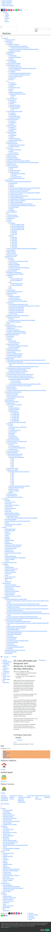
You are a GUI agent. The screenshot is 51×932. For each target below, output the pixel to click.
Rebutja (42, 930)
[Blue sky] (21, 10)
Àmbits (2, 851)
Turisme (5, 882)
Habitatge (5, 862)
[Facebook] (4, 10)
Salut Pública (6, 877)
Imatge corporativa (8, 899)
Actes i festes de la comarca (10, 832)
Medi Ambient (6, 867)
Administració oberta (8, 853)
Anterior (3, 803)
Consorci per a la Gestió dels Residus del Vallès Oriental (22, 800)
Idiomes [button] (5, 12)
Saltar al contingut (6, 2)
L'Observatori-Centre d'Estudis (10, 870)
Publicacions (6, 673)
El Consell (3, 808)
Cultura (5, 861)
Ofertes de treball (7, 819)
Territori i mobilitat (7, 880)
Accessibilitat (31, 918)
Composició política (8, 810)
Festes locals (6, 838)
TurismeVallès (6, 850)
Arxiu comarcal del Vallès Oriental (13, 797)
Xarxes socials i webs (8, 905)
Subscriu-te (4, 781)
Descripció (5, 827)
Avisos (4, 674)
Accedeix (3, 769)
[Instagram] (11, 10)
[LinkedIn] (9, 10)
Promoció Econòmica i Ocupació (11, 875)
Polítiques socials (7, 874)
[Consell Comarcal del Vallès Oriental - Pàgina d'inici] (9, 29)
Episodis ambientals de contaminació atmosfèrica (15, 845)
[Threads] (19, 10)
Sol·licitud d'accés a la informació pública (13, 888)
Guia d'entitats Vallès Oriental (10, 842)
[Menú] (1, 36)
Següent (7, 803)
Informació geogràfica (8, 843)
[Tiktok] (14, 10)
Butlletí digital (6, 679)
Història (5, 846)
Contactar (3, 8)
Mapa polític (6, 837)
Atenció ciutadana (7, 823)
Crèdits (30, 919)
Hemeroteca (6, 682)
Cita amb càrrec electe (8, 889)
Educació (5, 854)
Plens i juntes (6, 752)
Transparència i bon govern (10, 824)
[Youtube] (7, 10)
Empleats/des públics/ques (9, 818)
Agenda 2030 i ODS (7, 856)
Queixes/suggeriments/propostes (11, 886)
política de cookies (13, 927)
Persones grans (7, 872)
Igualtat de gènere (7, 864)
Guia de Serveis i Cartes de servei (11, 821)
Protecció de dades (33, 914)
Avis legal (30, 913)
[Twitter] (2, 10)
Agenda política (7, 757)
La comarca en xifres (8, 829)
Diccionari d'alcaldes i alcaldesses (11, 848)
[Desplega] (10, 657)
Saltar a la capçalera (7, 1)
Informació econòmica (8, 815)
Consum (5, 858)
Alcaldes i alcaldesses (8, 835)
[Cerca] (36, 31)
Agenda (5, 756)
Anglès (6, 16)
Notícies (14, 656)
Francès (7, 21)
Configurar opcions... (5, 930)
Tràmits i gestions (5, 883)
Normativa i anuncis (8, 816)
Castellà (7, 15)
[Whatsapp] (16, 10)
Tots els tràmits (7, 891)
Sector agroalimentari (8, 878)
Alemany (7, 18)
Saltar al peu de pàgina (8, 5)
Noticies (5, 754)
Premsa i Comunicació (8, 901)
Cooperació (6, 859)
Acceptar (47, 930)
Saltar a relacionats (7, 4)
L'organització (6, 811)
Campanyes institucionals (9, 897)
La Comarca (4, 826)
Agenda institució (7, 661)
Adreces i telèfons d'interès (10, 840)
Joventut (5, 866)
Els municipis (6, 831)
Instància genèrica (7, 885)
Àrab (6, 20)
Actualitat (6, 657)
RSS (4, 681)
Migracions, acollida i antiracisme (11, 869)
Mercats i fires (6, 834)
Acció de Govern (7, 813)
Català (6, 13)
